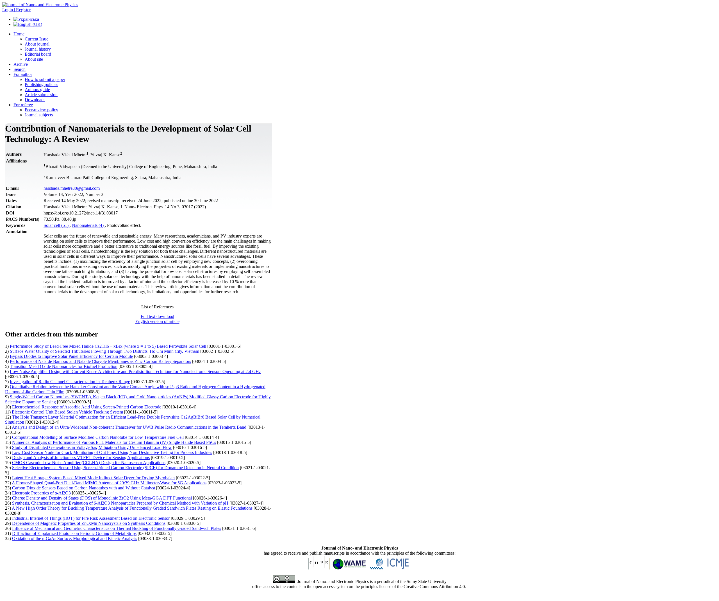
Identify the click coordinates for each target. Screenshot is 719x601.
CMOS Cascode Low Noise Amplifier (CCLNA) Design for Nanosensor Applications (88, 462)
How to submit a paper (45, 79)
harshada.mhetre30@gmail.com (72, 188)
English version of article (157, 321)
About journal (37, 44)
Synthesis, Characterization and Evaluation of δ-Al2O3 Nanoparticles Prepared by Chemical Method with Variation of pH (120, 503)
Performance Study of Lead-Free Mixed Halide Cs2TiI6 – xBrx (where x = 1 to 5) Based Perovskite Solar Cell (108, 346)
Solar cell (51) (57, 225)
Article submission (41, 94)
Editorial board (38, 54)
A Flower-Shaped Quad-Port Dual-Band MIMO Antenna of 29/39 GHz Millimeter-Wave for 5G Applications (109, 482)
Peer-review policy (41, 109)
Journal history (38, 49)
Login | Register (16, 9)
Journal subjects (39, 114)
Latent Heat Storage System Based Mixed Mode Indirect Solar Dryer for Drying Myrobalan (93, 477)
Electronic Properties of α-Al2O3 (41, 493)
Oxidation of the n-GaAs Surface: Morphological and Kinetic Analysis (74, 538)
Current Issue (36, 39)
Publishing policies (41, 84)
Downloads (35, 99)
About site (34, 59)
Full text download (157, 316)
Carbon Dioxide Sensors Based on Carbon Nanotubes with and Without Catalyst (83, 487)
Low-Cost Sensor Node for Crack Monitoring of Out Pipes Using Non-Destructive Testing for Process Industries (112, 452)
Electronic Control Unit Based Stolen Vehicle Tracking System (67, 412)
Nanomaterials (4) (88, 225)
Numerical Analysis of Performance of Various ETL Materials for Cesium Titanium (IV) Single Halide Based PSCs (114, 442)
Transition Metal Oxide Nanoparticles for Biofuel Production (63, 366)
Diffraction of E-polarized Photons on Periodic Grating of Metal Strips (74, 533)
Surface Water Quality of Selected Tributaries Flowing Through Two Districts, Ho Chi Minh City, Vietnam (104, 351)
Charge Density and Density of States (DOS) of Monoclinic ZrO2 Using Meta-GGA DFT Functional (102, 498)
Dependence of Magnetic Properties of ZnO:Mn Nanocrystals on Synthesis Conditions (88, 523)
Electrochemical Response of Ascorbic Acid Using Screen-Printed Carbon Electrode (86, 407)
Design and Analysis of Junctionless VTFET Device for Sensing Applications (81, 457)
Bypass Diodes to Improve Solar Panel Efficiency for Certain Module (71, 356)
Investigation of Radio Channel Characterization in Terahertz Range (70, 381)
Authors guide (37, 89)
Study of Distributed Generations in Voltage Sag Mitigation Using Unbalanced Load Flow (92, 447)
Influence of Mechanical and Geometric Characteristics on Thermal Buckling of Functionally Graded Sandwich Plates (116, 528)
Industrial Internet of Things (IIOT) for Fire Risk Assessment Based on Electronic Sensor (91, 518)
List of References (157, 306)
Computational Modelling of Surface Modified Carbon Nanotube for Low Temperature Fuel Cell (98, 437)
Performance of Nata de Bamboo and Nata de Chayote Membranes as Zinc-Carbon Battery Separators (100, 361)
